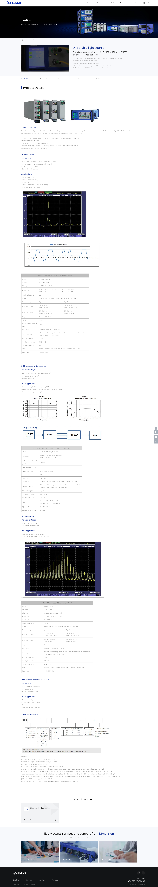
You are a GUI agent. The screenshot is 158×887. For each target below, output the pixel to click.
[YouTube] (138, 873)
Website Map (132, 884)
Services (122, 3)
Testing (35, 40)
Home (89, 3)
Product (28, 40)
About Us (134, 3)
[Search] (148, 3)
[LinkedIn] (143, 873)
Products (111, 3)
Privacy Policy (141, 884)
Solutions (100, 3)
